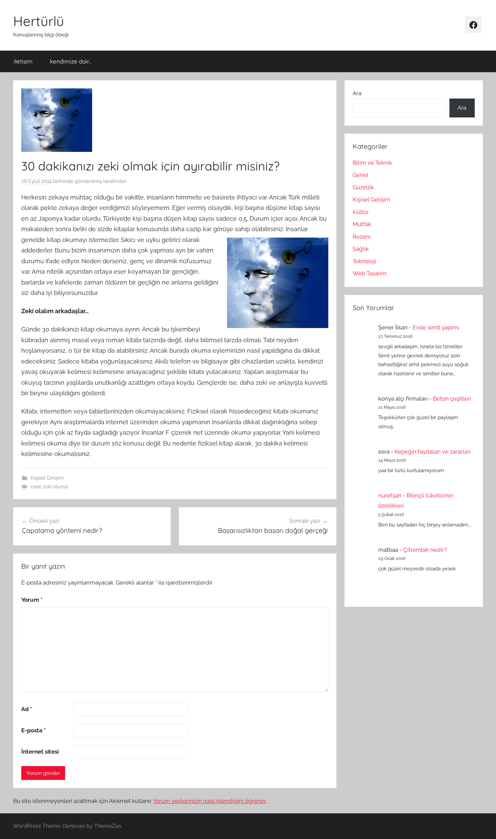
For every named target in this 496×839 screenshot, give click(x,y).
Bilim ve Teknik (372, 162)
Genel (360, 174)
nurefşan (390, 495)
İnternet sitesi (40, 751)
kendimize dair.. (70, 61)
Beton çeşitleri (452, 398)
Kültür (361, 212)
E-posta (33, 730)
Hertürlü (38, 20)
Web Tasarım (370, 273)
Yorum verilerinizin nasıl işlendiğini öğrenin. (210, 800)
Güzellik (363, 187)
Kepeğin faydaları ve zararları (432, 451)
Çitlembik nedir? (425, 549)
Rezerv (362, 236)
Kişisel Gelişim (47, 478)
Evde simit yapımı (436, 327)
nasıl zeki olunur (49, 487)
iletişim (23, 61)
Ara (357, 93)
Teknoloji (364, 261)
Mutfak (362, 224)
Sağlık (361, 248)
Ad (26, 709)
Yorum (32, 599)
